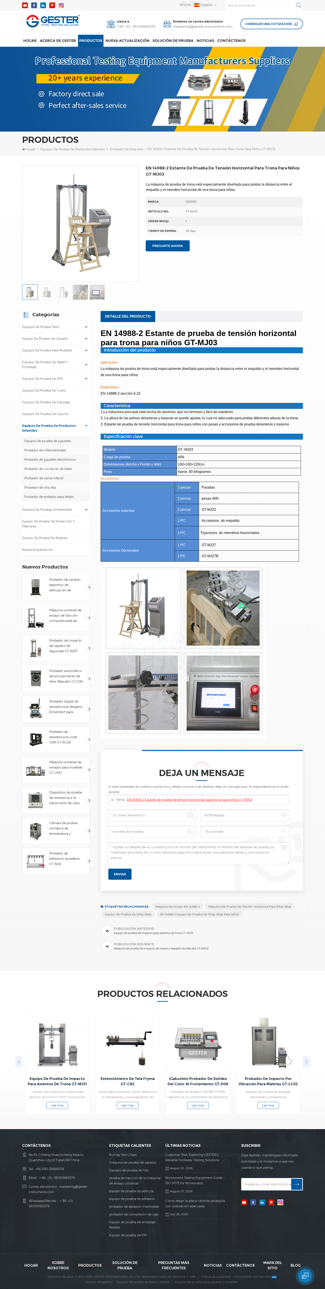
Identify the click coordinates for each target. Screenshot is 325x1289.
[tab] (128, 316)
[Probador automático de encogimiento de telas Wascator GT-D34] (35, 678)
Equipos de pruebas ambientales (47, 510)
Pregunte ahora (167, 246)
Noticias (205, 41)
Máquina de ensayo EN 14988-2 (177, 906)
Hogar (30, 41)
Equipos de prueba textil (40, 327)
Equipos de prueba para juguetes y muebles (206, 1282)
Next (306, 1061)
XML (193, 1276)
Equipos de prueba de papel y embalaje (45, 364)
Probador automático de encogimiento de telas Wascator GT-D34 (66, 676)
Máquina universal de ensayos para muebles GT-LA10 (65, 767)
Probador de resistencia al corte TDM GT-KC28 (63, 737)
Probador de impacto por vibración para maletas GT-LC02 (225, 1081)
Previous (18, 1061)
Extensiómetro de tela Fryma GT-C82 (84, 1081)
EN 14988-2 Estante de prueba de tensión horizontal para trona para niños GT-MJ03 (189, 800)
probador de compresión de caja (133, 1214)
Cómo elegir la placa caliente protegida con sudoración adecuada (195, 1203)
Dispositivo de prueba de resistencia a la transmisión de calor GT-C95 (65, 798)
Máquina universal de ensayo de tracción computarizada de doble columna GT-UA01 (65, 615)
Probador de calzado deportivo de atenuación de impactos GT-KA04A (64, 585)
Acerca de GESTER (58, 41)
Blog (296, 1265)
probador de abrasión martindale (134, 1207)
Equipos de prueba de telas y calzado (143, 1282)
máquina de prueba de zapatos (132, 1163)
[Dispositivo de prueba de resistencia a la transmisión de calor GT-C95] (35, 800)
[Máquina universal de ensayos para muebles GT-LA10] (35, 769)
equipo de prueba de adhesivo (132, 1199)
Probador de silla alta (126, 149)
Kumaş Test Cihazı (123, 1155)
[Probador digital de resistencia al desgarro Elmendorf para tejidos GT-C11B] (35, 709)
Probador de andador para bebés (49, 497)
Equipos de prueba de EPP (42, 379)
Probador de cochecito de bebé (48, 469)
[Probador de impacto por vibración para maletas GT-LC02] (225, 1043)
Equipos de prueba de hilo (129, 1170)
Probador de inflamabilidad (45, 450)
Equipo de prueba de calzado (45, 339)
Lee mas (84, 1105)
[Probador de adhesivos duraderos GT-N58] (35, 861)
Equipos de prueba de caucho (45, 414)
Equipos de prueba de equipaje (46, 402)
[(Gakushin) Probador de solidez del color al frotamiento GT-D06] (154, 1043)
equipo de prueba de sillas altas (128, 914)
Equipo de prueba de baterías (44, 538)
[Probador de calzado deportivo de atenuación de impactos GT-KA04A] (35, 587)
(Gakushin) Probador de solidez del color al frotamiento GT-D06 (154, 1081)
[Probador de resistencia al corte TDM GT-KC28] (35, 739)
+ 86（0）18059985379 (136, 26)
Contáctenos (231, 41)
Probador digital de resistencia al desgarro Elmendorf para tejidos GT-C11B (65, 707)
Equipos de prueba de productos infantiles (72, 149)
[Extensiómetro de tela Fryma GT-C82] (84, 1043)
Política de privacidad (216, 1276)
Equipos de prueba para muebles (47, 350)
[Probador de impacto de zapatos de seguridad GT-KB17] (35, 648)
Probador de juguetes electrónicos (50, 460)
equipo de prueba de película (131, 1191)
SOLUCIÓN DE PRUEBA (173, 41)
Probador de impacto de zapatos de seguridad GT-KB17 (65, 646)
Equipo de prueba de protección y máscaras (48, 523)
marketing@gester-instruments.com (203, 26)
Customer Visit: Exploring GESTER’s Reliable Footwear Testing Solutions (192, 1157)
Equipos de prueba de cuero (44, 390)
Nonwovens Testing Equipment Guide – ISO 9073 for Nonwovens (195, 1180)
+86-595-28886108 (49, 1169)
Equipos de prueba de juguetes (47, 441)
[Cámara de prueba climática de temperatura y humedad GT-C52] (35, 830)
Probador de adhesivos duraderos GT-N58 (64, 858)
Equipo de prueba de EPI (128, 1235)
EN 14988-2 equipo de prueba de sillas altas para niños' (199, 914)
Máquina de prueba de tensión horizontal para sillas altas (249, 906)
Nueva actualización (127, 41)
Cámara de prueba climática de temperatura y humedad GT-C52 (63, 828)
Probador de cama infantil (44, 478)
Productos (90, 41)
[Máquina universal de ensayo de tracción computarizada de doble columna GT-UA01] (35, 617)
